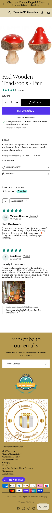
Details (5, 140)
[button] (8, 90)
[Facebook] (18, 508)
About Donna (8, 474)
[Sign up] (45, 364)
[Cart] (48, 12)
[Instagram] (23, 508)
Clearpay (6, 463)
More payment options (26, 117)
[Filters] (5, 201)
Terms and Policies (26, 502)
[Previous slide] (3, 4)
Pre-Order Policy (10, 460)
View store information (16, 128)
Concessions (7, 471)
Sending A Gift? (13, 167)
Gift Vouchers (8, 451)
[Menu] (3, 12)
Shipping (10, 174)
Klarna (5, 466)
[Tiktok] (28, 508)
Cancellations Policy (11, 457)
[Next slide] (49, 4)
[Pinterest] (33, 508)
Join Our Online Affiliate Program (17, 468)
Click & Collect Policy (12, 454)
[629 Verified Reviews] (26, 396)
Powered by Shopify (39, 497)
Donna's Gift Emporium (20, 497)
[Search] (9, 12)
